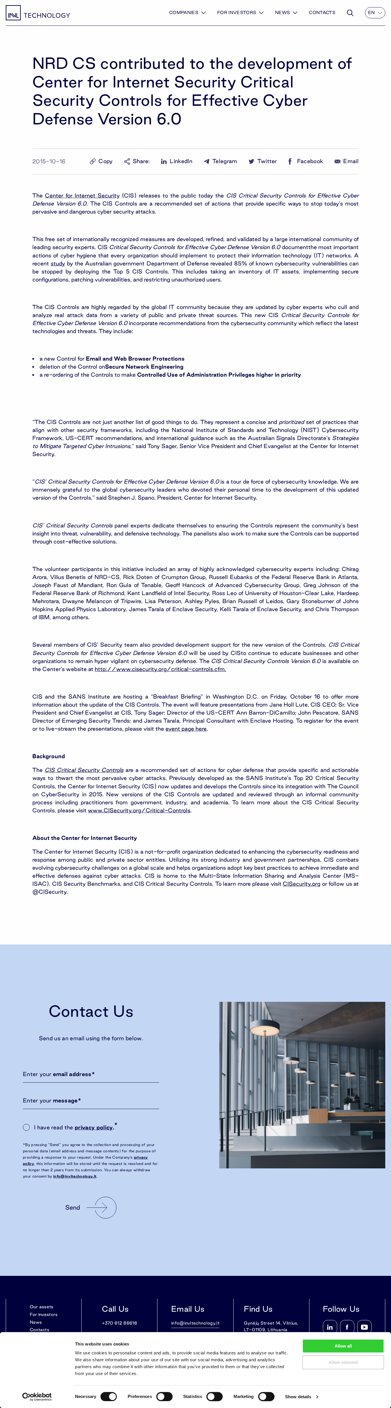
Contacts (322, 12)
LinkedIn (181, 161)
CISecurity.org (301, 884)
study (58, 263)
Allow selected (343, 1362)
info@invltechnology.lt (74, 1176)
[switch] (164, 1396)
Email (351, 161)
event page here (186, 728)
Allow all (343, 1346)
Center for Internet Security (82, 195)
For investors (236, 12)
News (282, 12)
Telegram (224, 161)
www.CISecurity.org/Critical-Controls (139, 810)
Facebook (310, 161)
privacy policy (93, 1127)
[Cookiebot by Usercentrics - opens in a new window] (37, 1397)
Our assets (42, 1306)
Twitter (267, 161)
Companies (183, 12)
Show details (298, 1396)
